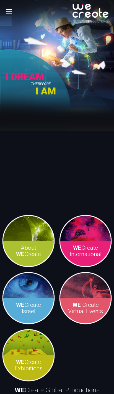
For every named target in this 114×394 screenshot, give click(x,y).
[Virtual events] (85, 298)
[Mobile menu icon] (9, 11)
